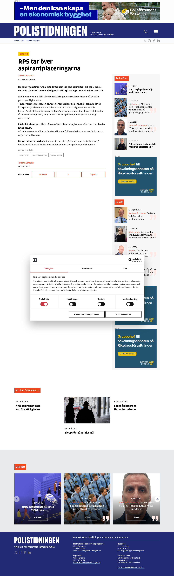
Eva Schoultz (28, 75)
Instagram (149, 40)
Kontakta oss (19, 41)
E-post (93, 174)
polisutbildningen (39, 155)
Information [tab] (87, 268)
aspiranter (24, 155)
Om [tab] (125, 268)
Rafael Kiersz (56, 155)
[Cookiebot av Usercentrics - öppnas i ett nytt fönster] (130, 260)
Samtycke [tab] (48, 268)
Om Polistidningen (32, 41)
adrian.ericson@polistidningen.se (87, 563)
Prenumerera (109, 537)
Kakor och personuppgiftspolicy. (131, 567)
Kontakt (77, 537)
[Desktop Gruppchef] (136, 176)
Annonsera (122, 537)
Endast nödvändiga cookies (86, 314)
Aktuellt (23, 54)
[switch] (72, 304)
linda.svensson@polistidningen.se (87, 551)
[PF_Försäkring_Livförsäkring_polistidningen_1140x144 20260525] (87, 11)
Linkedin (158, 40)
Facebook (154, 40)
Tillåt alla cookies (123, 314)
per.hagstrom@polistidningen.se (131, 551)
